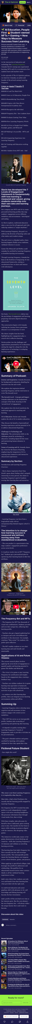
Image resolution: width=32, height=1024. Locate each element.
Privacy (12, 1012)
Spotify (19, 86)
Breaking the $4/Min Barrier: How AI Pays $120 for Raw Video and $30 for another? (19, 985)
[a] (4, 943)
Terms (16, 1012)
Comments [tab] (5, 919)
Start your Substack (11, 1016)
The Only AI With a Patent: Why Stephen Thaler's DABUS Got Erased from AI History (18, 960)
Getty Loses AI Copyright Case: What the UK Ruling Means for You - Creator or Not (19, 966)
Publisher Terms (21, 1011)
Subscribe (22, 2)
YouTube (5, 88)
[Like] (4, 1021)
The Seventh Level (14, 314)
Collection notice (23, 1012)
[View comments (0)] (12, 1021)
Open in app (8, 25)
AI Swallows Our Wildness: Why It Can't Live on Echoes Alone (18, 942)
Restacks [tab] (12, 919)
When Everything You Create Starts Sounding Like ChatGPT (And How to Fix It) (19, 954)
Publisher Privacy (11, 1011)
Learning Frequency (18, 64)
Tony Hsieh (16, 514)
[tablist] (8, 919)
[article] (16, 943)
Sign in (28, 2)
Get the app (24, 1016)
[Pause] (1, 20)
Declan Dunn (4, 57)
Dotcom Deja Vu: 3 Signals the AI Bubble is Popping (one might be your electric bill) (19, 973)
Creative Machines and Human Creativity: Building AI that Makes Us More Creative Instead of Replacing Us (19, 979)
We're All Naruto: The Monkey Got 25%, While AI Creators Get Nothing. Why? (18, 948)
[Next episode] (5, 20)
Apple (11, 86)
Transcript (21, 25)
